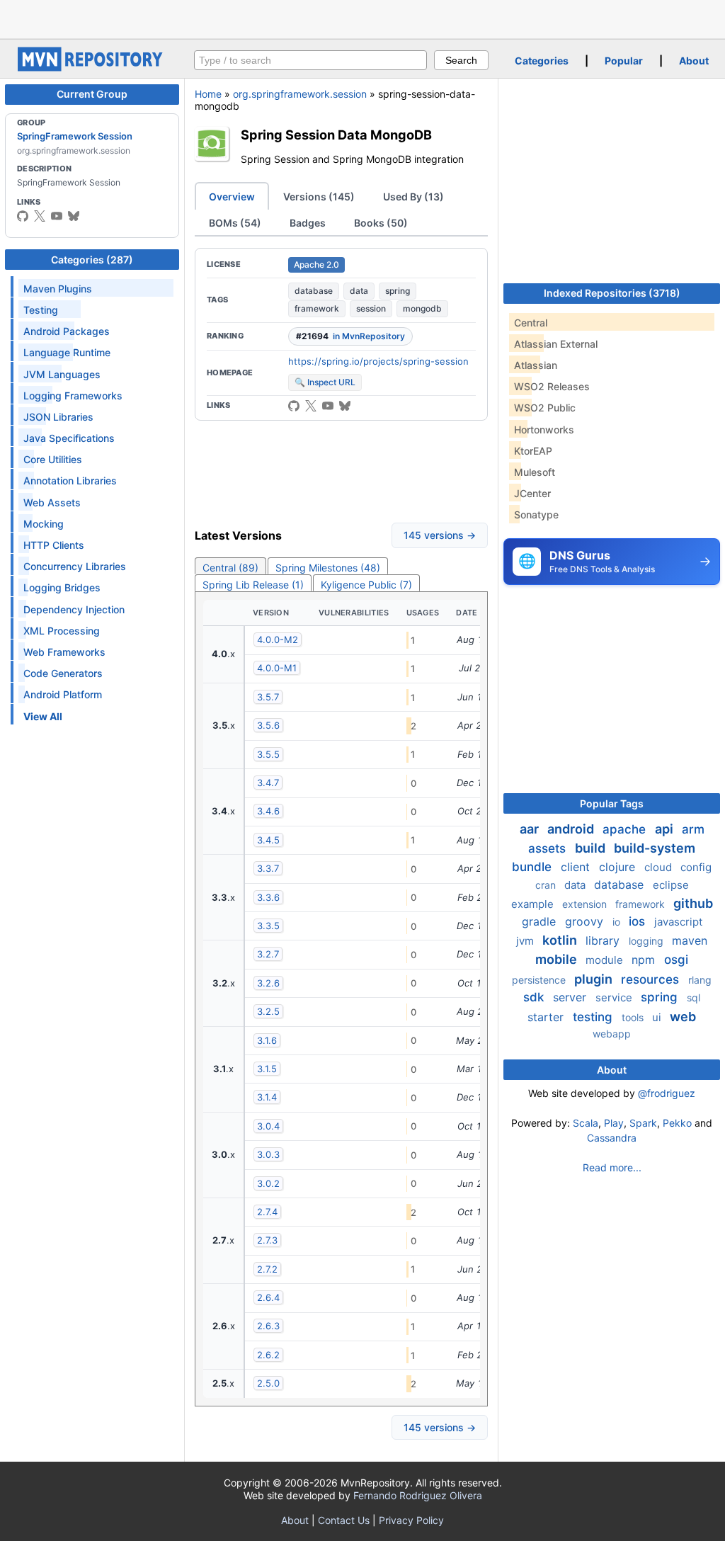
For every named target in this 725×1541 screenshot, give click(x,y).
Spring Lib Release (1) (253, 585)
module (606, 960)
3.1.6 (267, 1040)
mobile (557, 959)
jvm (526, 941)
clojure (619, 867)
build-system (654, 848)
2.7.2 (267, 1269)
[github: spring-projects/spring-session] (293, 405)
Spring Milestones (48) (327, 568)
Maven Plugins (57, 289)
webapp (612, 1034)
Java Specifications (69, 438)
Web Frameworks (64, 652)
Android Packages (66, 331)
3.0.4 (268, 1126)
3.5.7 (268, 697)
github (693, 903)
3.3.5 (268, 925)
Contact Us (344, 1520)
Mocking (43, 524)
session (371, 308)
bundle (533, 867)
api (665, 828)
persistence (540, 980)
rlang (700, 980)
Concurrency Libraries (74, 566)
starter (547, 1017)
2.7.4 (267, 1211)
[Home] (92, 68)
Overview (232, 197)
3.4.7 (268, 782)
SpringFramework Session (74, 136)
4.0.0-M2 (277, 639)
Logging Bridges (62, 587)
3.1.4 (267, 1097)
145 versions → (440, 535)
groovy (586, 921)
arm (693, 829)
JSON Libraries (58, 417)
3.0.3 (268, 1154)
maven (689, 940)
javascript (678, 921)
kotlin (561, 940)
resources (652, 979)
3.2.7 (268, 954)
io (617, 922)
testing (594, 1017)
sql (693, 997)
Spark (643, 1123)
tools (634, 1017)
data (359, 290)
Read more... (612, 1167)
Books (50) (381, 223)
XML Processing (61, 631)
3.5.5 (268, 754)
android (572, 828)
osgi (676, 960)
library (604, 940)
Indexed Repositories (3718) (612, 293)
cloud (659, 867)
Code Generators (63, 673)
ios (639, 921)
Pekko (677, 1123)
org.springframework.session (300, 94)
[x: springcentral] (39, 216)
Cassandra (611, 1138)
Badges (308, 223)
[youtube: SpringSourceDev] (56, 216)
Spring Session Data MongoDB (336, 134)
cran (547, 885)
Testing (40, 310)
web (683, 1016)
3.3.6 (268, 897)
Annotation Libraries (70, 480)
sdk (535, 997)
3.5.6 (268, 725)
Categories (542, 61)
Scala (585, 1123)
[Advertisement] (362, 17)
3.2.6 (268, 983)
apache (626, 829)
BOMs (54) (235, 223)
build (591, 848)
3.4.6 (268, 811)
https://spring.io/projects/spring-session (378, 361)
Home (208, 94)
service (615, 997)
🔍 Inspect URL (325, 382)
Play (614, 1123)
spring (397, 290)
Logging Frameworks (72, 395)
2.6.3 (268, 1325)
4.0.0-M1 (277, 667)
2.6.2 (268, 1354)
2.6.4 (268, 1297)
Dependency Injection (74, 609)
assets (548, 848)
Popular (624, 61)
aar (531, 828)
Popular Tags (612, 803)
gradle (540, 921)
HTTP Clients (53, 545)
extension (586, 904)
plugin (594, 979)
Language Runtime (66, 352)
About (694, 61)
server (571, 997)
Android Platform (62, 694)
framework (317, 308)
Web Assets (52, 502)
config (696, 867)
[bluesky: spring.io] (73, 216)
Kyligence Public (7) (366, 585)
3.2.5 (268, 1011)
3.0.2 (268, 1183)
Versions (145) (319, 197)
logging (647, 941)
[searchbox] (310, 60)
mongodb (422, 308)
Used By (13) (413, 197)
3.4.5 (268, 840)
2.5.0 (268, 1383)
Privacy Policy (411, 1520)
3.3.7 (268, 868)
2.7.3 (267, 1240)
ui (658, 1017)
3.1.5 (267, 1068)
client (577, 867)
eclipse (671, 885)
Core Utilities (52, 459)
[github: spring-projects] (22, 216)
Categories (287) (92, 260)
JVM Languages (62, 374)
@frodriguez (666, 1093)
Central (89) (230, 568)
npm (645, 960)
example (533, 904)
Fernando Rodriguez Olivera (417, 1495)
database (314, 290)
